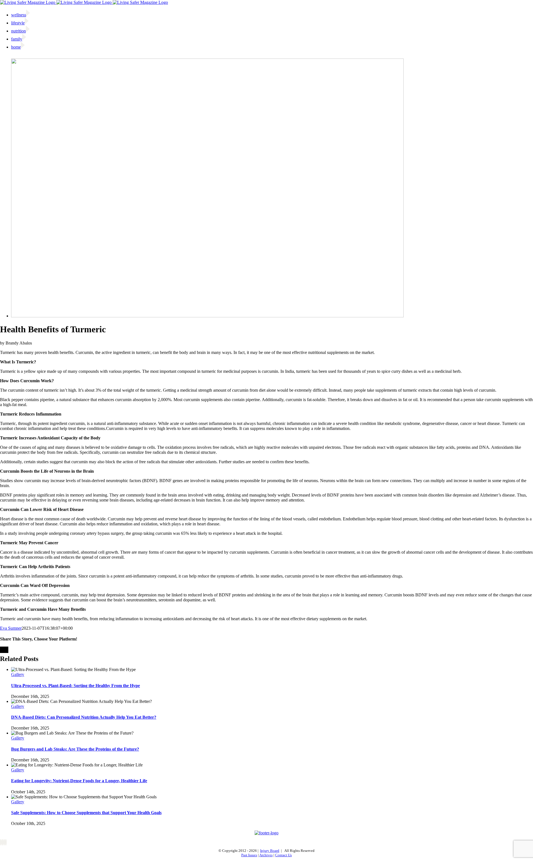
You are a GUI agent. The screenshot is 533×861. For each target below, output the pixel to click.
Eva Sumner (11, 628)
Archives (266, 855)
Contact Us (283, 855)
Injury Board (269, 851)
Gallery (17, 674)
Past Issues (249, 855)
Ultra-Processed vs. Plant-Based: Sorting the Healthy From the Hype (75, 685)
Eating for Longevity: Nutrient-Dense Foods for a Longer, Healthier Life (79, 780)
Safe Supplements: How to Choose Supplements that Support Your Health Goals (86, 812)
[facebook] (1, 842)
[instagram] (4, 842)
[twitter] (2, 842)
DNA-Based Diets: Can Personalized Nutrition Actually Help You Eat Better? (83, 717)
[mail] (6, 842)
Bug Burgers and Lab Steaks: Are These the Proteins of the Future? (75, 749)
